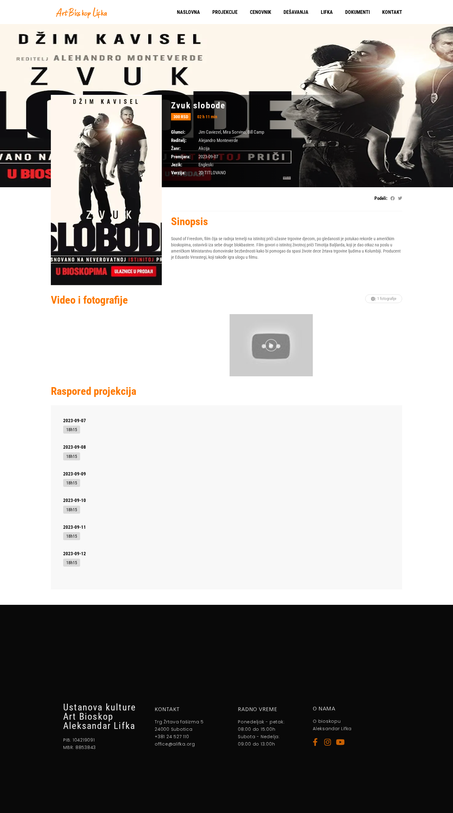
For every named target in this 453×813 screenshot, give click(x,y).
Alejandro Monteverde (218, 140)
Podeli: (380, 198)
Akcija (204, 148)
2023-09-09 (74, 474)
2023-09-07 (74, 420)
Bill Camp (255, 132)
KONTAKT (392, 12)
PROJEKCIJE (225, 12)
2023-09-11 (74, 527)
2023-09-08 (74, 447)
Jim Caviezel (209, 132)
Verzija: (178, 173)
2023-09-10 (74, 500)
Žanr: (176, 148)
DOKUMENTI (357, 12)
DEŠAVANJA (296, 12)
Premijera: (180, 157)
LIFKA (327, 12)
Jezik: (176, 165)
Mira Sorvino (234, 132)
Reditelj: (178, 140)
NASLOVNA (188, 12)
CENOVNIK (260, 12)
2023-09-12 (74, 553)
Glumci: (178, 132)
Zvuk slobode (198, 105)
